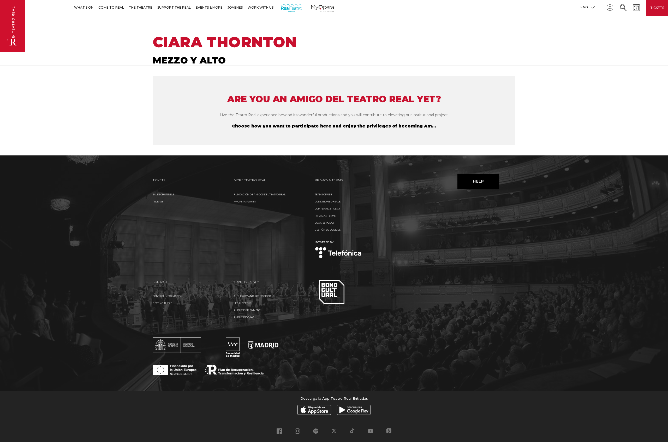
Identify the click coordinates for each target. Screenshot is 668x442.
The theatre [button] (140, 7)
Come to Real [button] (111, 7)
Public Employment (247, 310)
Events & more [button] (209, 7)
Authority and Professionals (254, 296)
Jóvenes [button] (235, 7)
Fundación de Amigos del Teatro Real (259, 194)
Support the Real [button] (174, 7)
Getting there (162, 303)
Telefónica (338, 250)
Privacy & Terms (325, 215)
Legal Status (242, 303)
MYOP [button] (314, 7)
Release (158, 201)
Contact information (168, 296)
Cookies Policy (324, 222)
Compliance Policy (327, 208)
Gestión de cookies (328, 229)
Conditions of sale (328, 201)
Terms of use (323, 194)
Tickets (657, 8)
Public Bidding (244, 317)
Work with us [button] (260, 7)
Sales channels (163, 194)
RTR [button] (281, 7)
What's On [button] (83, 7)
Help (478, 181)
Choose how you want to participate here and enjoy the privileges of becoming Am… (334, 126)
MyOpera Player (244, 201)
